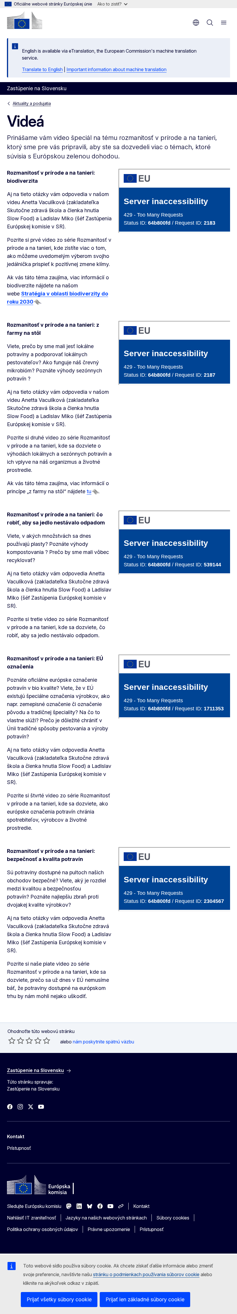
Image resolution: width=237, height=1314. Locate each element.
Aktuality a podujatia (32, 103)
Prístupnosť (19, 1148)
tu (89, 491)
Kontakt (141, 1206)
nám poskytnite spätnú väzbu (103, 1042)
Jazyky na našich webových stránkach (106, 1218)
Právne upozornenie (109, 1229)
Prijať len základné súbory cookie (144, 1299)
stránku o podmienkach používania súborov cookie (146, 1274)
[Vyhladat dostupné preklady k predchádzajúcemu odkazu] (37, 302)
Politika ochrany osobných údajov (42, 1229)
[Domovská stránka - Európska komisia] (24, 20)
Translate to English (42, 69)
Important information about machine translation (116, 69)
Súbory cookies (172, 1218)
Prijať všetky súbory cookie (59, 1299)
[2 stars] (16, 1040)
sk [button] (196, 22)
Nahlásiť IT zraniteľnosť (31, 1218)
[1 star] (12, 1040)
